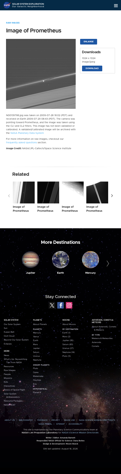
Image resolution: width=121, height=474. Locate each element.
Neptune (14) (68, 352)
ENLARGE (89, 42)
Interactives (9, 386)
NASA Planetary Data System (27, 133)
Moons (66, 320)
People (7, 374)
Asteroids (96, 342)
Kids (6, 382)
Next (112, 195)
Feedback (42, 420)
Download (92, 68)
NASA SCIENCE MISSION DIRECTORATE (97, 420)
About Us (10, 420)
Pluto (35, 368)
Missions (8, 378)
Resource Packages (13, 401)
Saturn (36, 352)
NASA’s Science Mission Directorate (80, 433)
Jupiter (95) (67, 340)
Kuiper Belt (9, 332)
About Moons (69, 324)
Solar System (11, 320)
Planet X (37, 393)
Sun (5, 328)
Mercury (90, 273)
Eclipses (8, 344)
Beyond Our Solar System (16, 340)
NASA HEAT (9, 405)
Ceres (36, 372)
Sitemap (60, 424)
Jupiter (30, 273)
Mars (35, 344)
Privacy (56, 420)
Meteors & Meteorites (102, 338)
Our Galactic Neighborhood (28, 7)
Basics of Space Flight (14, 390)
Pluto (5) (66, 356)
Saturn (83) (67, 344)
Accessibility (75, 424)
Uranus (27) (68, 348)
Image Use (69, 420)
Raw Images (13, 23)
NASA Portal (45, 424)
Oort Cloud (9, 336)
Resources (9, 366)
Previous (9, 195)
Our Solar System (12, 324)
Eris (35, 384)
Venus (36, 337)
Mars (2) (66, 337)
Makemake (38, 376)
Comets (95, 346)
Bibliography (26, 420)
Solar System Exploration (28, 3)
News (6, 355)
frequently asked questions (21, 142)
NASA (7, 5)
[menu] (116, 5)
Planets (37, 320)
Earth (60, 273)
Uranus (36, 356)
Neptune (37, 360)
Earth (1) (66, 333)
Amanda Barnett (67, 438)
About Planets (40, 324)
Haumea (37, 380)
